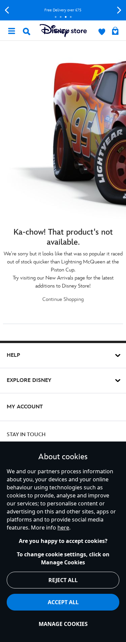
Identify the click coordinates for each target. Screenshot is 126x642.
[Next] (119, 10)
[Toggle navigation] (11, 30)
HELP (13, 355)
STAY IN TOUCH (26, 434)
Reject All (63, 580)
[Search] (27, 31)
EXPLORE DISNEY (29, 380)
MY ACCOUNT (25, 407)
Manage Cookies (63, 624)
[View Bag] (115, 31)
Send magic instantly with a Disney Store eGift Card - (81, 10)
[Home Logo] (63, 30)
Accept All (63, 602)
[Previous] (6, 10)
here (63, 527)
